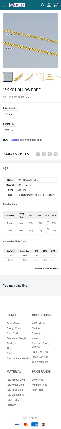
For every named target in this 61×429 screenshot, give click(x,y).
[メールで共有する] (55, 154)
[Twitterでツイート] (50, 154)
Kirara (35, 338)
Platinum (11, 404)
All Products (38, 323)
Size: (9, 107)
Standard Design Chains (41, 345)
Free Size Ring (40, 351)
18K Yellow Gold (16, 379)
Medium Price (39, 384)
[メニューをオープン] (4, 5)
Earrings (11, 343)
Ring (9, 348)
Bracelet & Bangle (16, 338)
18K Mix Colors (15, 394)
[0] (55, 5)
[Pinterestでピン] (44, 154)
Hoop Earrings (40, 356)
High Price (37, 389)
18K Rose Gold (15, 389)
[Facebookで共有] (38, 154)
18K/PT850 (13, 399)
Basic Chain (13, 323)
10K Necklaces (40, 361)
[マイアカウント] (49, 5)
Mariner (36, 328)
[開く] (43, 5)
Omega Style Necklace (19, 358)
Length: (9, 123)
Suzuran (36, 333)
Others (10, 353)
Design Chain (14, 328)
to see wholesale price (26, 139)
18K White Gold (15, 384)
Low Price (37, 379)
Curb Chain (13, 333)
